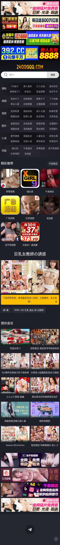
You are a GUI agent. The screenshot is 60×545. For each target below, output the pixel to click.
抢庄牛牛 (53, 91)
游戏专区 (53, 86)
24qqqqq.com (30, 67)
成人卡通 (40, 111)
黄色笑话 (40, 141)
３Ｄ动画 (53, 98)
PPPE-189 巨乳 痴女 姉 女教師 (29, 310)
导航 (4, 150)
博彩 (4, 88)
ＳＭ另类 (53, 103)
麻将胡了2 (15, 91)
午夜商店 (27, 148)
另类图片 (53, 128)
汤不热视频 (53, 148)
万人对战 (40, 86)
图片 (4, 125)
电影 (4, 113)
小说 (4, 138)
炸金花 (27, 91)
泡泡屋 (27, 153)
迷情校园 (15, 141)
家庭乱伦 (27, 135)
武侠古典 (53, 135)
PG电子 (14, 86)
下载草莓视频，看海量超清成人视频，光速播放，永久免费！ (30, 299)
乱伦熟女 (40, 116)
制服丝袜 (15, 116)
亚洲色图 (27, 123)
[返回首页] (56, 539)
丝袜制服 (27, 103)
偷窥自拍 (15, 123)
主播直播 (40, 103)
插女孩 (15, 148)
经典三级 (27, 116)
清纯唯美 (27, 128)
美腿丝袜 (15, 128)
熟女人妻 (15, 103)
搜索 (53, 74)
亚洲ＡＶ (15, 98)
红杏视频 (15, 153)
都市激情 (15, 135)
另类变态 (53, 116)
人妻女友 (40, 135)
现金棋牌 (40, 91)
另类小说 (27, 141)
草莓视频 (40, 148)
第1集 (6, 310)
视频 (4, 101)
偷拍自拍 (27, 111)
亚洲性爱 (15, 111)
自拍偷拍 (27, 98)
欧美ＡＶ (40, 98)
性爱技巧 (53, 141)
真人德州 (27, 86)
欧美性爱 (53, 111)
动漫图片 (53, 123)
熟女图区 (40, 128)
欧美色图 (40, 123)
